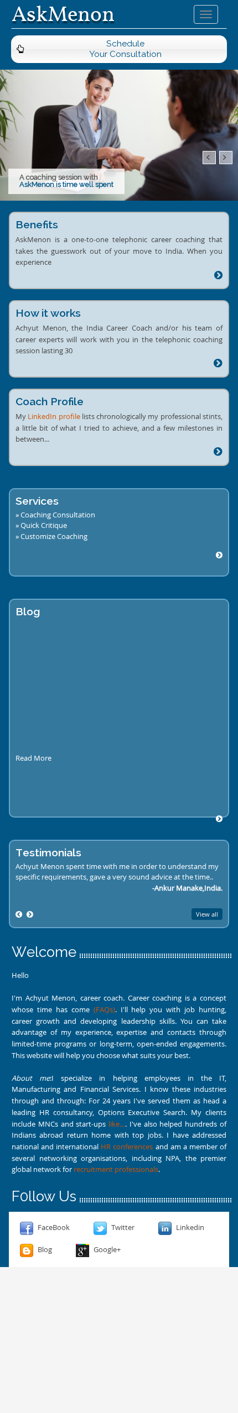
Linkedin (189, 1227)
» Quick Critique (41, 525)
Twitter (122, 1227)
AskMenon (63, 14)
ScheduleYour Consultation (125, 48)
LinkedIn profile (54, 416)
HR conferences (127, 1147)
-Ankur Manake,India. (187, 888)
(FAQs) (104, 1009)
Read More (33, 758)
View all (207, 914)
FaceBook (53, 1227)
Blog (44, 1249)
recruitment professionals (116, 1169)
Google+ (106, 1249)
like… (116, 1124)
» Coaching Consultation (55, 515)
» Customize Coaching (51, 536)
